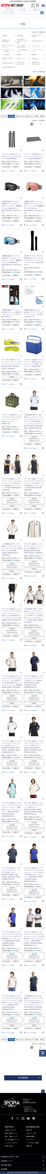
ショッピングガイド (11, 1143)
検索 (42, 12)
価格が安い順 (19, 116)
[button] (43, 124)
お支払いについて (10, 1130)
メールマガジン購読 (32, 1143)
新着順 (36, 116)
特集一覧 (29, 1130)
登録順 (42, 116)
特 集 (23, 9)
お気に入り (36, 9)
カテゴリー (9, 9)
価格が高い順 (29, 116)
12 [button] (40, 124)
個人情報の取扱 (6, 1165)
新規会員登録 (30, 1136)
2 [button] (34, 124)
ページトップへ (43, 1091)
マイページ (29, 1139)
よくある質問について (12, 1139)
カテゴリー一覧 (31, 1133)
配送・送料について (11, 1133)
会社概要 (4, 1169)
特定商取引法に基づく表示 (10, 1157)
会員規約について (7, 1161)
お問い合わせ (9, 1146)
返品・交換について (11, 1136)
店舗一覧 (29, 1146)
